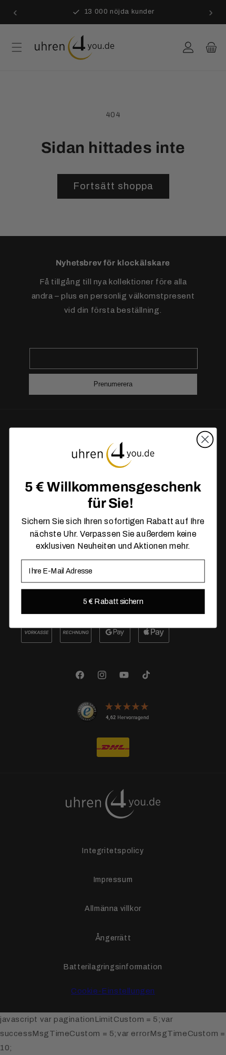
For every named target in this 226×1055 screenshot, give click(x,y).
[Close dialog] (205, 439)
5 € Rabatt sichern (112, 601)
